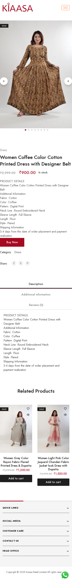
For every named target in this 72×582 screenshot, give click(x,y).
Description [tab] (36, 284)
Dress (3, 150)
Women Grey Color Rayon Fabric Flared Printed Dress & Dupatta (16, 462)
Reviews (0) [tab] (36, 305)
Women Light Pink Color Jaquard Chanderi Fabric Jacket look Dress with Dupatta (53, 463)
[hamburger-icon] (65, 7)
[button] (36, 136)
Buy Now (12, 242)
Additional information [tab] (36, 294)
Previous (4, 81)
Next (68, 81)
